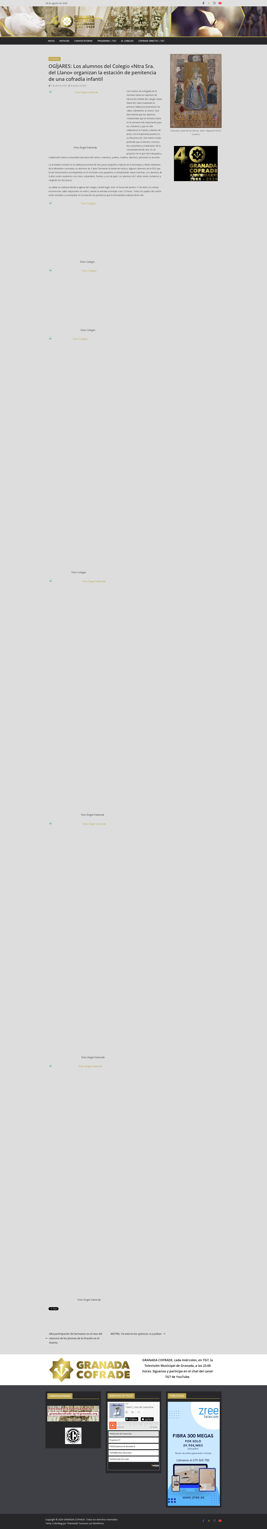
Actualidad (54, 59)
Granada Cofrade (78, 85)
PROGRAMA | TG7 (106, 40)
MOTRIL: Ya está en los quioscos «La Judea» (136, 1333)
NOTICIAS (64, 40)
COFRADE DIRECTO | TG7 (151, 40)
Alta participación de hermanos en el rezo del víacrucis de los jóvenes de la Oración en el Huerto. (75, 1338)
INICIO (51, 40)
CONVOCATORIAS (83, 40)
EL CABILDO (127, 40)
